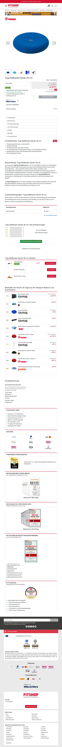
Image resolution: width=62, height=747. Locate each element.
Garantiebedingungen (13, 124)
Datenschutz (35, 714)
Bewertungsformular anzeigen (31, 241)
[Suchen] (52, 6)
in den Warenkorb (48, 97)
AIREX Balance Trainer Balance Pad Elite (28, 326)
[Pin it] (55, 141)
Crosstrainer (9, 727)
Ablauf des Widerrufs (36, 719)
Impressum (34, 716)
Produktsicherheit (12, 136)
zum (9, 701)
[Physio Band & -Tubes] (9, 276)
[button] (8, 72)
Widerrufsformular (10, 719)
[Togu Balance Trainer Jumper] (14, 336)
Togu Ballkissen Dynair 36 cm (24, 636)
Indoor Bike (43, 730)
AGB (7, 714)
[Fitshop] (13, 6)
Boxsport (25, 732)
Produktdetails (11, 117)
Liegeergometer (44, 732)
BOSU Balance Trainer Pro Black (26, 350)
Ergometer (25, 727)
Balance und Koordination (32, 10)
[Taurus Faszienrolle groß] (14, 320)
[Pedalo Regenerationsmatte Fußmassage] (14, 368)
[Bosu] (22, 305)
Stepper (42, 734)
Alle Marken (9, 743)
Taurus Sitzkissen (22, 310)
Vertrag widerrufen (31, 706)
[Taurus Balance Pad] (14, 295)
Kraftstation (26, 728)
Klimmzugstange (27, 738)
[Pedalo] (22, 369)
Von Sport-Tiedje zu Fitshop (11, 651)
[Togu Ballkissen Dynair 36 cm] (9, 636)
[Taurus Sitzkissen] (14, 312)
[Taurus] (22, 297)
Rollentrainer (26, 734)
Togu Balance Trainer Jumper (26, 334)
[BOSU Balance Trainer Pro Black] (14, 352)
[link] (14, 437)
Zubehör (10, 130)
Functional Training (21, 10)
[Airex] (22, 329)
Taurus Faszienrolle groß (24, 318)
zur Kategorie (51, 269)
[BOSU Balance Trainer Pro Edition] (14, 304)
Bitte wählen (9, 83)
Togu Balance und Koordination (46, 10)
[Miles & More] (31, 685)
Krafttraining (13, 10)
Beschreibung (11, 121)
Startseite (7, 10)
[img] (18, 100)
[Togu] (10, 18)
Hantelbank (26, 730)
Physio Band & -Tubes (20, 276)
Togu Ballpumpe (18, 262)
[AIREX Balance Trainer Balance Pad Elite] (14, 328)
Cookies (7, 716)
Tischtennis (8, 730)
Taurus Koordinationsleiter (25, 342)
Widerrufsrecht (35, 718)
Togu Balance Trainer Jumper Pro (27, 358)
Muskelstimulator (45, 738)
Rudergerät (8, 728)
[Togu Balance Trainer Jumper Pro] (14, 360)
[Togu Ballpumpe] (9, 263)
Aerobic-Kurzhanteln (19, 269)
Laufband (43, 727)
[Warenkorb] (56, 6)
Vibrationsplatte (10, 740)
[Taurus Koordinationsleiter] (14, 344)
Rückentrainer (9, 738)
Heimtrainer (9, 734)
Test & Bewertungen (13, 127)
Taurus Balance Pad (23, 294)
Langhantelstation (10, 736)
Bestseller (10, 133)
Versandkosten (9, 718)
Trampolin (43, 728)
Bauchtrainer (44, 736)
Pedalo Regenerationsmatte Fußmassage (29, 366)
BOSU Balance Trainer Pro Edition (27, 302)
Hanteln (8, 732)
